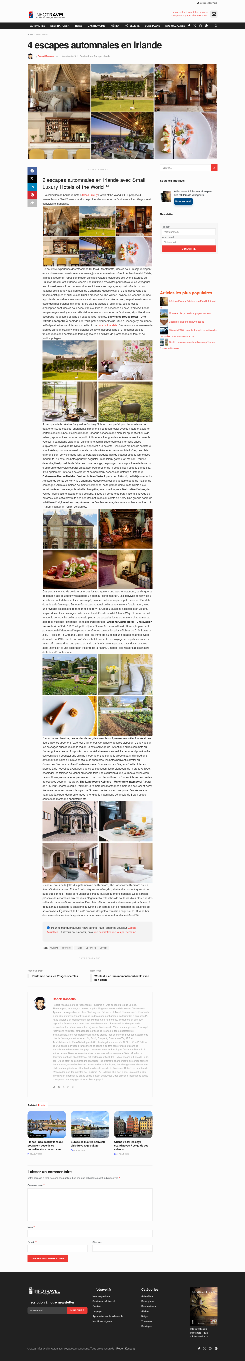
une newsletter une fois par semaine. (115, 932)
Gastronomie (96, 25)
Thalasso (146, 1321)
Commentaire (36, 1185)
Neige (78, 25)
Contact (97, 1306)
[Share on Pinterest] (32, 195)
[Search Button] (216, 25)
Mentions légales (102, 1321)
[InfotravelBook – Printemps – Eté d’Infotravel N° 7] (204, 1306)
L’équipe (97, 1311)
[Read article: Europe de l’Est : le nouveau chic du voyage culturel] (90, 1124)
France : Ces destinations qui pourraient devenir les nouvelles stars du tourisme (45, 1145)
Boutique (146, 1326)
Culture (54, 947)
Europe (98, 56)
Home (30, 34)
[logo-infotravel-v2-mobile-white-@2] (44, 1291)
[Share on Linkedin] (32, 187)
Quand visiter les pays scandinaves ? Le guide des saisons (131, 1145)
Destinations (59, 25)
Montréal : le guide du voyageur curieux (190, 313)
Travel (79, 947)
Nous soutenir (183, 201)
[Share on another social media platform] (32, 203)
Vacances (91, 947)
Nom (31, 1227)
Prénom (166, 226)
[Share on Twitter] (32, 179)
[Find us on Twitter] (194, 25)
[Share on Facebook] (32, 171)
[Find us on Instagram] (200, 25)
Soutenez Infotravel (209, 2)
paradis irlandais (107, 325)
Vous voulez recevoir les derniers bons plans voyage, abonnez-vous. (189, 13)
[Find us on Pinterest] (206, 25)
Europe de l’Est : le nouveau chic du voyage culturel (88, 1143)
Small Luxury (90, 195)
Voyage (104, 947)
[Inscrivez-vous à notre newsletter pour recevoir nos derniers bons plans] (214, 14)
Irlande (106, 56)
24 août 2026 (79, 1150)
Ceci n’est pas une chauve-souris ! (187, 321)
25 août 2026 (35, 1154)
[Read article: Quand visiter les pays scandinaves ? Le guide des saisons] (133, 1124)
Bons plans (152, 25)
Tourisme (67, 947)
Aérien (115, 25)
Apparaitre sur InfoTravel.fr (107, 1316)
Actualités (37, 25)
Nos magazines (175, 25)
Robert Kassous (46, 56)
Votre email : (168, 237)
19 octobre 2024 (68, 56)
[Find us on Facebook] (189, 25)
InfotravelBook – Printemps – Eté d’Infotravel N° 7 (199, 1332)
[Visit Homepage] (47, 14)
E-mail (32, 1242)
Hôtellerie (132, 25)
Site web (97, 1242)
